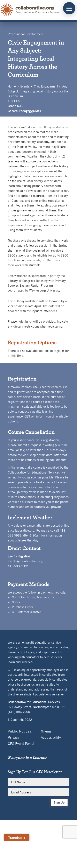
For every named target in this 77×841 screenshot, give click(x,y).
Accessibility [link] (51, 738)
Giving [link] (46, 731)
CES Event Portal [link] (21, 744)
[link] (30, 10)
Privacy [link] (14, 738)
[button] (69, 8)
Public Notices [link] (19, 731)
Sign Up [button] (59, 802)
